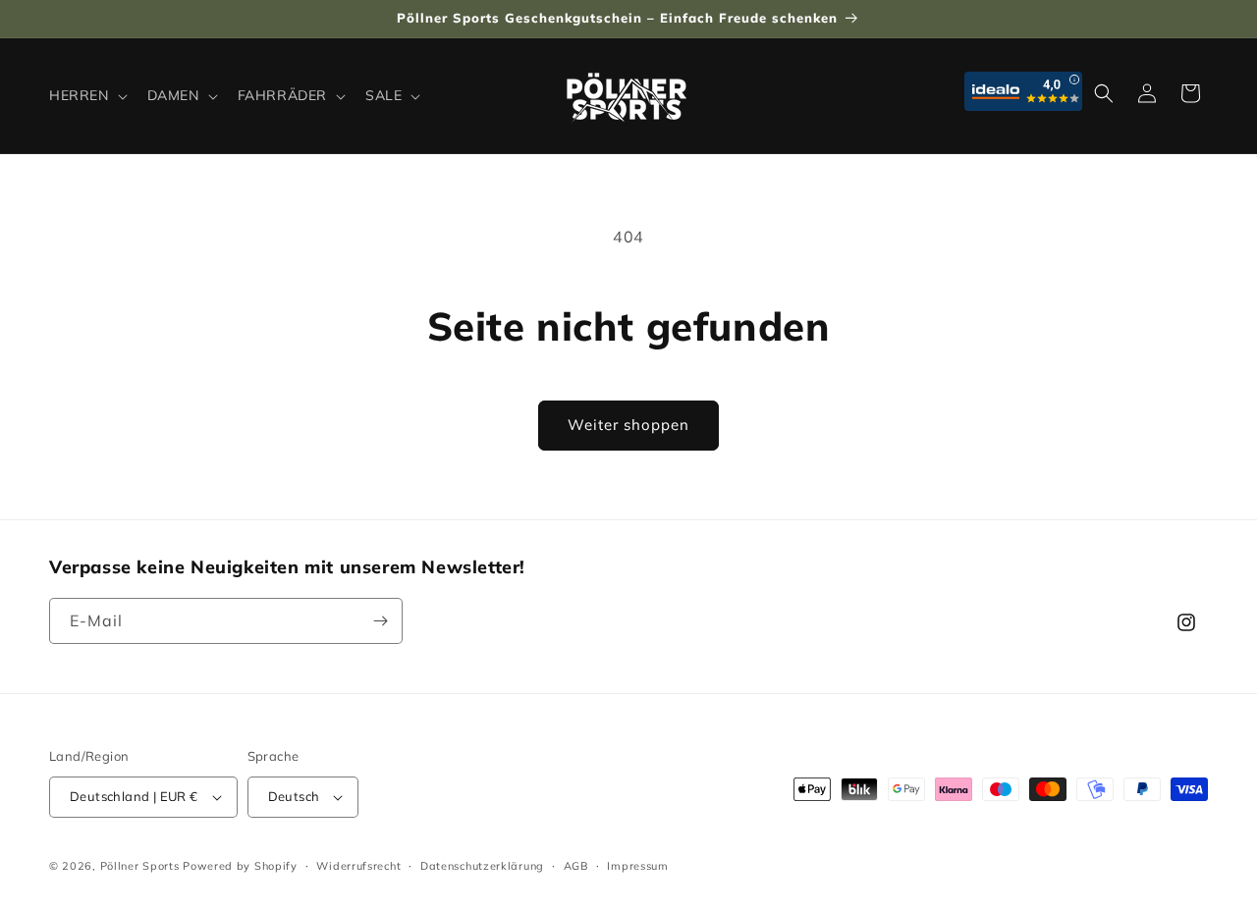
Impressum (637, 866)
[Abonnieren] (380, 621)
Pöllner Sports (140, 866)
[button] (86, 95)
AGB (576, 866)
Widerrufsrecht (358, 866)
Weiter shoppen (628, 424)
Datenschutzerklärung (482, 866)
